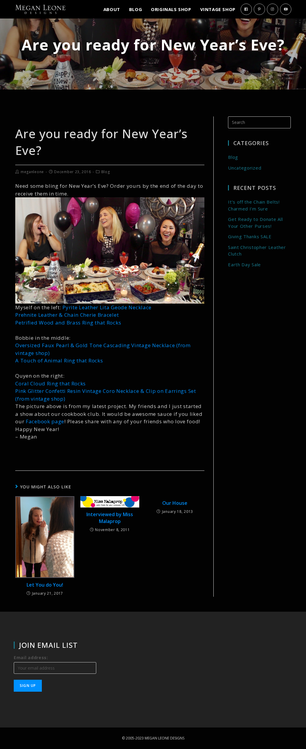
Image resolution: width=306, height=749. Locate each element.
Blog (105, 171)
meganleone (32, 171)
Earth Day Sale (244, 264)
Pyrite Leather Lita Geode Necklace (107, 307)
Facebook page (45, 421)
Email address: (31, 657)
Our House (174, 503)
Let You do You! (45, 585)
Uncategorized (244, 168)
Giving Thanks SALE (250, 236)
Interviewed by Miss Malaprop (109, 517)
